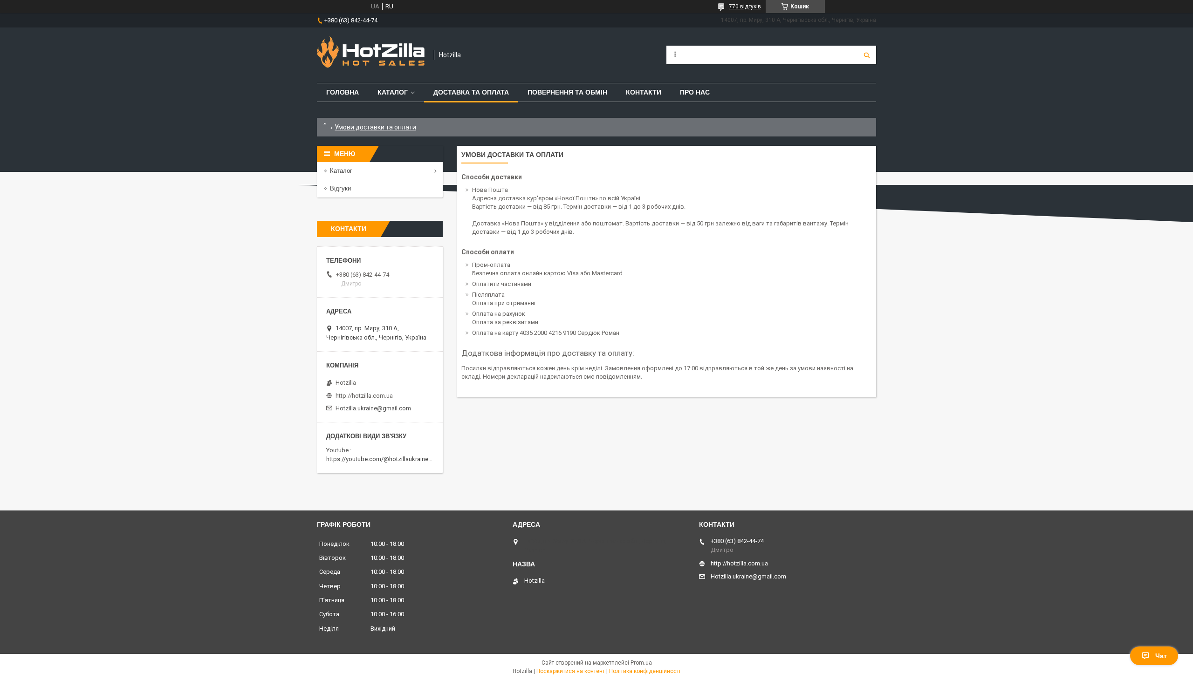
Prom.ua (641, 663)
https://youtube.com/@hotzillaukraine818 (382, 459)
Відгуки (340, 188)
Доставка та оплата (471, 92)
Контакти (643, 92)
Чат (1161, 656)
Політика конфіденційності (644, 671)
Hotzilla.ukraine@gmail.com (373, 408)
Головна (342, 92)
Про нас (695, 92)
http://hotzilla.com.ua (364, 395)
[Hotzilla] (371, 55)
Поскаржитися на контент (570, 671)
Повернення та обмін (567, 92)
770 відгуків (745, 6)
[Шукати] (866, 55)
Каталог (392, 92)
